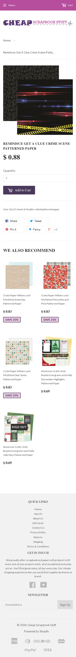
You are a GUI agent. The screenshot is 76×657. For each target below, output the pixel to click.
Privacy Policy (38, 532)
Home (7, 40)
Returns (38, 537)
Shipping (38, 541)
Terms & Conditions (38, 546)
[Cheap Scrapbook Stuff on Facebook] (32, 586)
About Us (38, 518)
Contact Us (38, 527)
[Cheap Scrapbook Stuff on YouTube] (43, 586)
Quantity (9, 170)
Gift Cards (38, 523)
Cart (70, 5)
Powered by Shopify (36, 631)
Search (38, 513)
